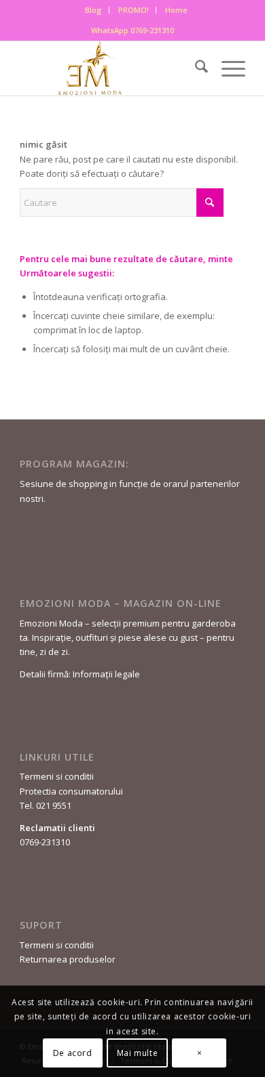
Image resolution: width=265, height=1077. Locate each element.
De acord (72, 1053)
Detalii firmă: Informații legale (80, 674)
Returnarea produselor (68, 959)
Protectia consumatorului (71, 791)
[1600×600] (110, 68)
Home (176, 10)
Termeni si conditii (57, 776)
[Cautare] (194, 68)
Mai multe (137, 1053)
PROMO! (133, 10)
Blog (93, 10)
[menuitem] (93, 10)
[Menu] (226, 68)
